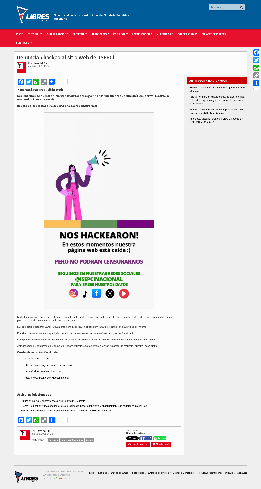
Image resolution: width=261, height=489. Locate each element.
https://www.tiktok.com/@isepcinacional (47, 377)
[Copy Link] (256, 75)
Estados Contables (183, 472)
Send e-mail (161, 444)
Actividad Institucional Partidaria (215, 472)
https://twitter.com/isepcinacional (43, 371)
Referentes (80, 34)
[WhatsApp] (256, 68)
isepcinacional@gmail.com (39, 358)
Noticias (102, 472)
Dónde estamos (188, 34)
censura (53, 440)
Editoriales (35, 34)
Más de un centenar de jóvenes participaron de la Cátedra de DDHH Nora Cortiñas (66, 410)
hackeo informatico (72, 440)
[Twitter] (256, 60)
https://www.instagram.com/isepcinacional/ (48, 365)
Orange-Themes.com (64, 478)
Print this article (138, 444)
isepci (89, 440)
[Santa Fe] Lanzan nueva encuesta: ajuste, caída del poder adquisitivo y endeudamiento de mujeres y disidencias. (84, 405)
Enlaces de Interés (214, 34)
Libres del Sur (39, 63)
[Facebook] (256, 52)
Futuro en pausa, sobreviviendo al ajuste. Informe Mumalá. (53, 400)
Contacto (242, 472)
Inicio (19, 34)
